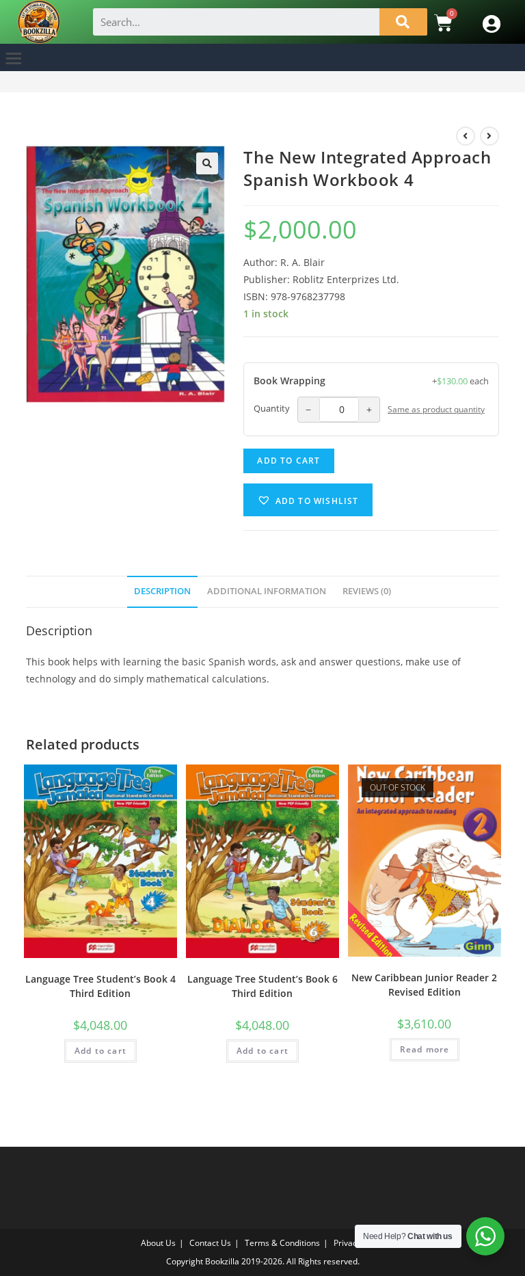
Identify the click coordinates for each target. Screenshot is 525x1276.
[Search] (403, 22)
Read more (425, 1049)
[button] (14, 58)
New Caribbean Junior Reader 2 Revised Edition (424, 984)
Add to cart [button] (100, 1050)
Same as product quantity (436, 408)
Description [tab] (162, 591)
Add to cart (288, 460)
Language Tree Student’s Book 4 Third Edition (100, 986)
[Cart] (443, 22)
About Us (158, 1243)
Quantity (272, 408)
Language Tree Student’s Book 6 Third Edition (262, 986)
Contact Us (210, 1243)
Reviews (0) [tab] (366, 591)
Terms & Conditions (282, 1243)
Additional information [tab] (266, 591)
